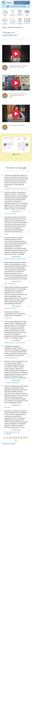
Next (27, 144)
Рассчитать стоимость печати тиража (21, 2)
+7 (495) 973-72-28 (16, 6)
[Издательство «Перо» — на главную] (9, 3)
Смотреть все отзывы (8, 443)
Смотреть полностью (16, 211)
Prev (5, 144)
